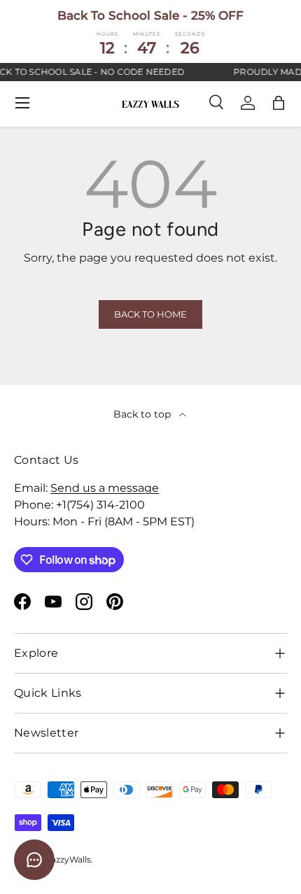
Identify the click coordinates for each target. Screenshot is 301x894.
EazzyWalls (68, 859)
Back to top (143, 414)
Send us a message (104, 488)
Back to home (150, 314)
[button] (278, 102)
